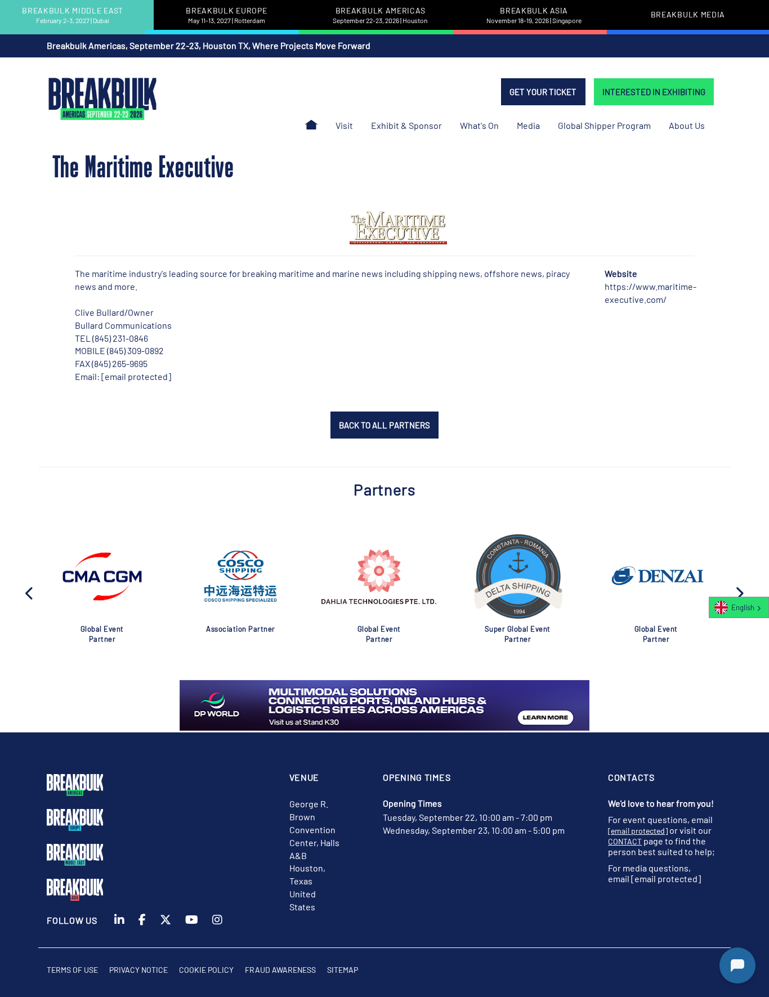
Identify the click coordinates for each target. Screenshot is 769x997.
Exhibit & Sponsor (406, 125)
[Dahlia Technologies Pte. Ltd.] (379, 576)
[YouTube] (191, 930)
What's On (479, 125)
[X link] (165, 930)
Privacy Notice (138, 969)
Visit (344, 125)
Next (739, 592)
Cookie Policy (206, 969)
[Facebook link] (142, 930)
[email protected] (136, 376)
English (742, 607)
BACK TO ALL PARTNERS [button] (384, 425)
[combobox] (739, 607)
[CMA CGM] (101, 576)
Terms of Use (72, 969)
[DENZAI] (655, 576)
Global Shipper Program (604, 125)
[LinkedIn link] (119, 930)
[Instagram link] (217, 930)
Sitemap (342, 969)
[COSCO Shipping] (240, 576)
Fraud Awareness (280, 969)
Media (528, 125)
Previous (29, 592)
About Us (687, 125)
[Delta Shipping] (517, 576)
